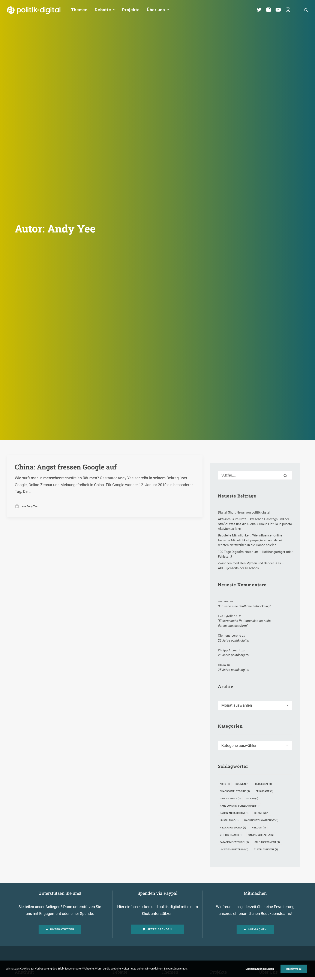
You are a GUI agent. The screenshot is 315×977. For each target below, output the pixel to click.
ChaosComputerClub (235, 791)
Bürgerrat (263, 784)
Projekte (131, 9)
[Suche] (255, 475)
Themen (79, 9)
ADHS (225, 784)
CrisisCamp (264, 791)
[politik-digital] (33, 10)
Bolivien (242, 784)
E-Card (252, 798)
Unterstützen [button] (62, 929)
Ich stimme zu (294, 968)
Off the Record (231, 835)
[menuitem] (79, 9)
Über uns (156, 9)
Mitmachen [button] (257, 929)
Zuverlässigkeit (266, 849)
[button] (306, 9)
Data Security (230, 798)
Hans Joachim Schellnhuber (240, 805)
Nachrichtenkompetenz (261, 820)
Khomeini (261, 813)
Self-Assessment (267, 842)
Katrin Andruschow (234, 813)
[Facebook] (270, 9)
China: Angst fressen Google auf (66, 466)
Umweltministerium (234, 849)
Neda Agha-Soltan (233, 827)
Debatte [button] (103, 9)
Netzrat (259, 827)
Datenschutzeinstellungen (260, 968)
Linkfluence (229, 820)
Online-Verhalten (261, 835)
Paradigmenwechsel (234, 842)
